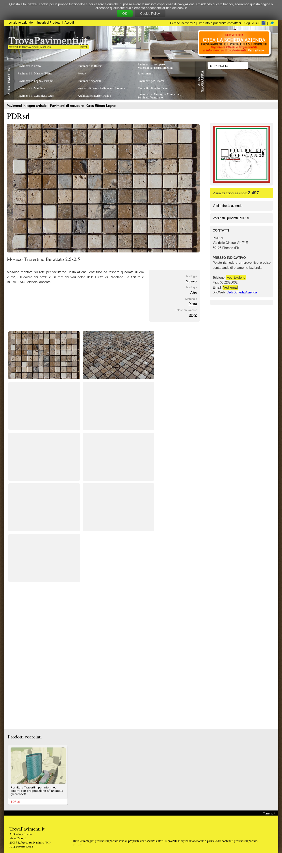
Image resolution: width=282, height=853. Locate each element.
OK (124, 13)
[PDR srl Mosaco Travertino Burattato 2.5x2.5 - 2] (118, 378)
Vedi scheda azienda (227, 206)
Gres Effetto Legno (101, 106)
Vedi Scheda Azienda (241, 292)
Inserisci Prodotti (48, 22)
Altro (193, 292)
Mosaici (191, 281)
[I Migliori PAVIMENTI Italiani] (48, 48)
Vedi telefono (236, 277)
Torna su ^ (269, 813)
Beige (193, 315)
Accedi (69, 22)
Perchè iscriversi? (182, 23)
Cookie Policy (150, 13)
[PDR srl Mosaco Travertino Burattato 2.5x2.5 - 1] (44, 378)
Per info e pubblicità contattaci (220, 23)
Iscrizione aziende (20, 22)
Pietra (193, 304)
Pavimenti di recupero (67, 106)
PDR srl (18, 115)
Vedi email (230, 287)
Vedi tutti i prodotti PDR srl (231, 218)
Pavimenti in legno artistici (27, 106)
